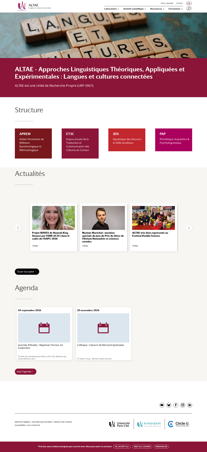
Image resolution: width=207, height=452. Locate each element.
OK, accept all (122, 446)
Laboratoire (110, 9)
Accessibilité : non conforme (27, 425)
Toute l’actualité (25, 271)
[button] (18, 228)
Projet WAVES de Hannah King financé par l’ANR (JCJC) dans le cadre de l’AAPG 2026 (51, 235)
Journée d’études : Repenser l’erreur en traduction (40, 335)
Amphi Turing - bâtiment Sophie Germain (96, 359)
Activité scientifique (133, 9)
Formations (174, 9)
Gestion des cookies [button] (63, 421)
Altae (35, 246)
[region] (103, 228)
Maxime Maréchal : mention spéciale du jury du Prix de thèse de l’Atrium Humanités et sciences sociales (103, 237)
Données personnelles (42, 421)
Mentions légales (22, 421)
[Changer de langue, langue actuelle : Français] (189, 3)
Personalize (161, 446)
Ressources (156, 9)
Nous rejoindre (167, 3)
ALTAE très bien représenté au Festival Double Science (150, 234)
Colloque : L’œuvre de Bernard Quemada (100, 334)
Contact (179, 3)
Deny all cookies (142, 446)
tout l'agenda (24, 371)
